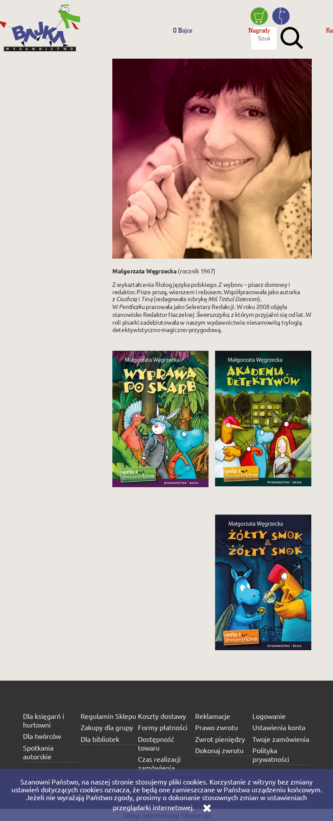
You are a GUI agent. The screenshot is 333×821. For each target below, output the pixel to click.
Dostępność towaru (156, 743)
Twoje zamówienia (280, 739)
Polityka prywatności (270, 754)
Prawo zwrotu (216, 727)
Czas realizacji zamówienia (159, 763)
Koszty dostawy (162, 715)
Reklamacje (212, 715)
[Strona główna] (41, 24)
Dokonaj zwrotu (219, 750)
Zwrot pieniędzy (220, 739)
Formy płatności (162, 727)
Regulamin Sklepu (108, 715)
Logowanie (269, 715)
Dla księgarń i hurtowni (43, 720)
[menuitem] (182, 30)
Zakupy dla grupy (107, 727)
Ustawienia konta (278, 727)
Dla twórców (42, 735)
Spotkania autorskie (38, 752)
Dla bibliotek (100, 739)
